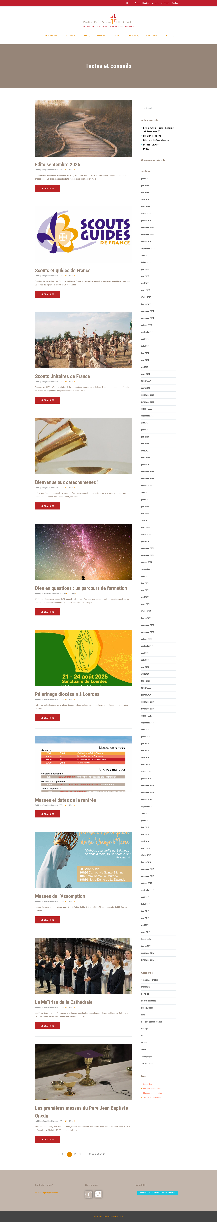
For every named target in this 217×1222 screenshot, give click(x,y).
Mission (144, 1015)
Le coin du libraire (148, 1001)
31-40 (97, 1154)
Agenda (155, 3)
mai (145, 192)
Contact (175, 3)
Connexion (147, 1084)
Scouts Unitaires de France (62, 376)
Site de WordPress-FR (152, 1097)
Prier (143, 1035)
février (146, 213)
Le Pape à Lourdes (150, 145)
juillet (145, 178)
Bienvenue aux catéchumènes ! (67, 482)
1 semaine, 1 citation (149, 980)
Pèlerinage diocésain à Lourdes (156, 140)
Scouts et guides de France (63, 270)
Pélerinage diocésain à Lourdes (67, 694)
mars (145, 206)
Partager (144, 1029)
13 (80, 1154)
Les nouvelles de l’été (152, 136)
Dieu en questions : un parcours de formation (81, 588)
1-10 (64, 1154)
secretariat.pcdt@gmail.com (46, 1192)
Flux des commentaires (152, 1093)
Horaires (145, 3)
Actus (137, 3)
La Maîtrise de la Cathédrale (64, 1002)
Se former (145, 1043)
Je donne (165, 3)
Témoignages (146, 1056)
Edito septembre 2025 (57, 164)
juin (145, 186)
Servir (143, 1049)
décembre (147, 227)
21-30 (91, 1154)
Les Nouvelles (147, 1008)
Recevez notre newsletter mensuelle (157, 1193)
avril (145, 199)
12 (75, 1154)
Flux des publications (151, 1088)
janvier (146, 220)
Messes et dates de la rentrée (65, 800)
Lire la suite (47, 188)
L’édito (146, 149)
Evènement (145, 987)
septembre (147, 248)
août (145, 255)
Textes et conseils (148, 1063)
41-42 (102, 1154)
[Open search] (127, 3)
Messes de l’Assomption (60, 896)
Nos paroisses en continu (151, 1022)
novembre (147, 234)
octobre (146, 241)
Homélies (145, 994)
